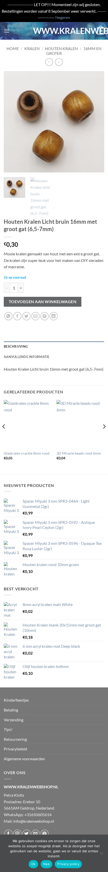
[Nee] (101, 855)
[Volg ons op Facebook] (8, 834)
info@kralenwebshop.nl (33, 821)
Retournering (15, 739)
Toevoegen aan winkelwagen (43, 301)
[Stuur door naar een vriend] (35, 316)
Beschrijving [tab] (16, 346)
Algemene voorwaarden (24, 758)
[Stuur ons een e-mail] (35, 834)
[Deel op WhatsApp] (8, 316)
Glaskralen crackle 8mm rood (26, 453)
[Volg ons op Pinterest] (44, 834)
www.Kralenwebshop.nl (54, 31)
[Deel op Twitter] (26, 316)
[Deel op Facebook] (17, 316)
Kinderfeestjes (16, 700)
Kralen (32, 48)
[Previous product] (59, 62)
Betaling (11, 709)
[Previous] (12, 122)
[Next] (95, 122)
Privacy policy (68, 864)
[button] (7, 31)
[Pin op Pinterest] (44, 316)
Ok (33, 864)
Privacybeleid (15, 748)
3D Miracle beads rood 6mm (79, 453)
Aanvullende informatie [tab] (26, 357)
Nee (46, 864)
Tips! (8, 729)
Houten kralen (61, 48)
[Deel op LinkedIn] (53, 316)
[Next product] (49, 62)
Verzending (13, 719)
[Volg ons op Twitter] (26, 834)
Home (13, 48)
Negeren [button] (62, 17)
